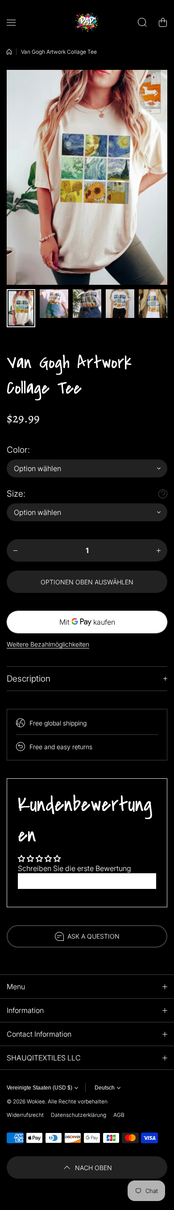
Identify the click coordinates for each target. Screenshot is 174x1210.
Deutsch (105, 1088)
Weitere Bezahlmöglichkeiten (48, 644)
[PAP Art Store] (87, 22)
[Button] (162, 493)
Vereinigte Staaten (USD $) (39, 1088)
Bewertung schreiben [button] (87, 880)
